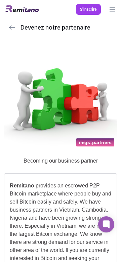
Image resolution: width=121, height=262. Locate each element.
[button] (88, 9)
